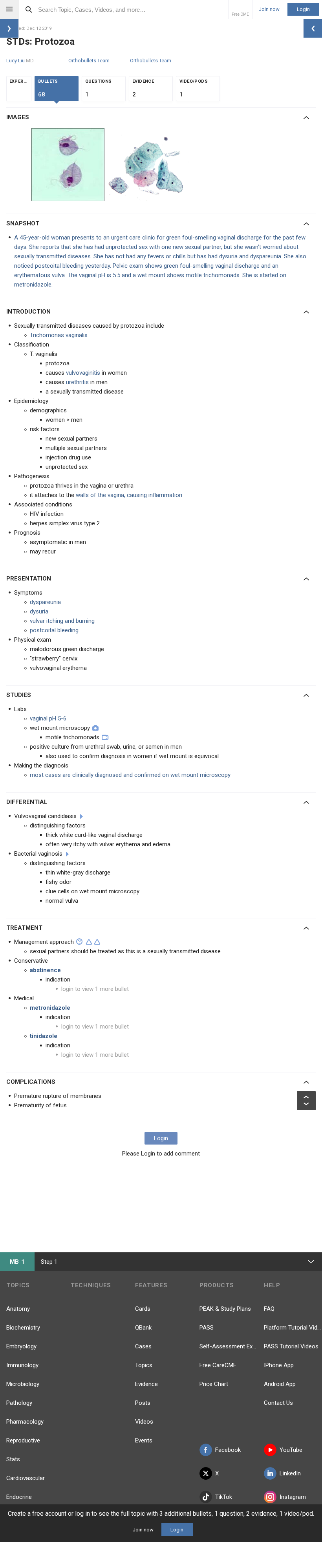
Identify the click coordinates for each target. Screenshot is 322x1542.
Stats (13, 1459)
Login (303, 9)
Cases (143, 1346)
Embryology (21, 1346)
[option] (68, 164)
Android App (280, 1384)
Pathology (19, 1402)
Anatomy (18, 1308)
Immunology (22, 1365)
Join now (269, 9)
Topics (143, 1365)
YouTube (291, 1449)
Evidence (146, 1384)
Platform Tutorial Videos (293, 1327)
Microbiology (22, 1384)
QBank (143, 1327)
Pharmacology (25, 1421)
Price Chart (213, 1384)
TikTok (223, 1496)
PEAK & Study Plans (225, 1308)
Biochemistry (23, 1327)
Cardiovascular (25, 1478)
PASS (206, 1327)
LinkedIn (290, 1473)
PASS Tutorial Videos (291, 1346)
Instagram (293, 1496)
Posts (142, 1402)
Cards (142, 1308)
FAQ (269, 1308)
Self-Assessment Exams (228, 1346)
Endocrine (19, 1496)
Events (143, 1440)
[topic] (81, 816)
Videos (144, 1421)
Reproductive (23, 1440)
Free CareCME (217, 1365)
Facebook (228, 1449)
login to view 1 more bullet (95, 988)
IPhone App (279, 1365)
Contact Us (278, 1402)
